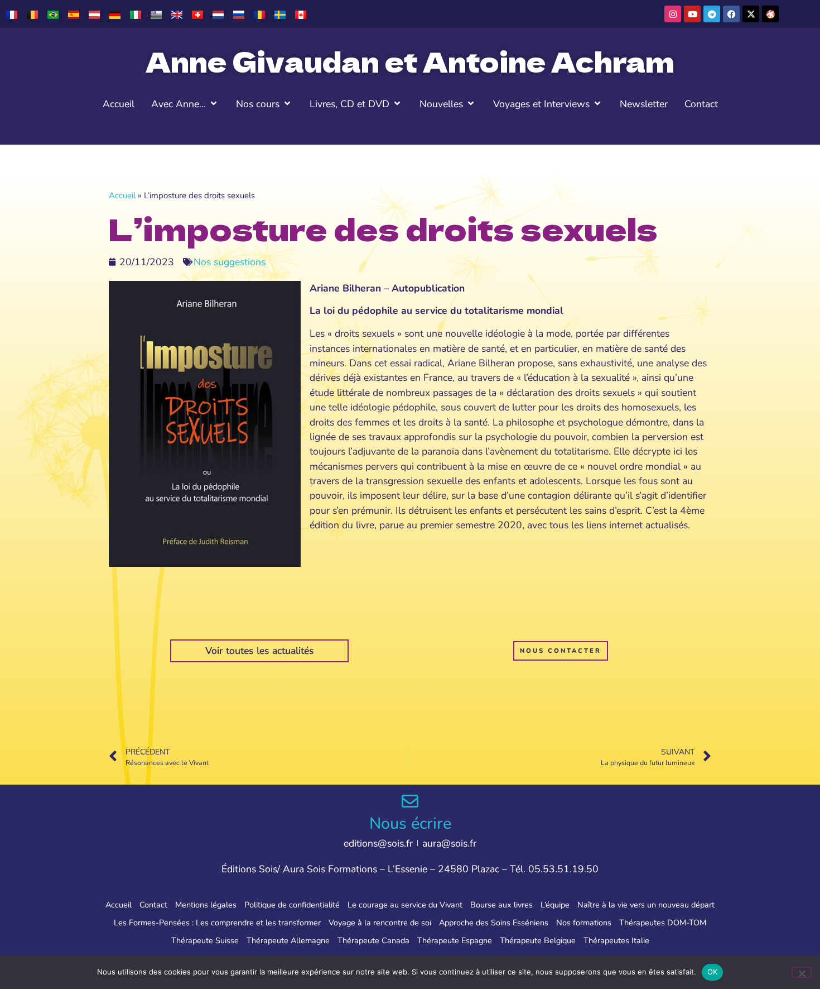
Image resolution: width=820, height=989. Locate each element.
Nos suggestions (230, 262)
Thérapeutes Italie (616, 940)
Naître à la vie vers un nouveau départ (646, 904)
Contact (153, 904)
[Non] (802, 972)
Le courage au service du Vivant (405, 904)
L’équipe (555, 904)
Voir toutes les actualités (259, 650)
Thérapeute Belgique (538, 940)
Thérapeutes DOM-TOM (662, 922)
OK (712, 971)
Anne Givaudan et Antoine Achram (410, 60)
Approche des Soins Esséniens (493, 922)
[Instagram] (672, 14)
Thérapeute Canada (373, 940)
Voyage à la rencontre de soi (380, 922)
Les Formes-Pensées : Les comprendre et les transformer (217, 922)
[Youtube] (692, 14)
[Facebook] (731, 14)
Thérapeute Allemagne (288, 940)
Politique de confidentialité (292, 904)
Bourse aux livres (501, 904)
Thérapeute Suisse (205, 940)
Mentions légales (206, 904)
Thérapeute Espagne (454, 940)
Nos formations (583, 922)
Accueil (122, 195)
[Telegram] (711, 14)
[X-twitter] (750, 14)
